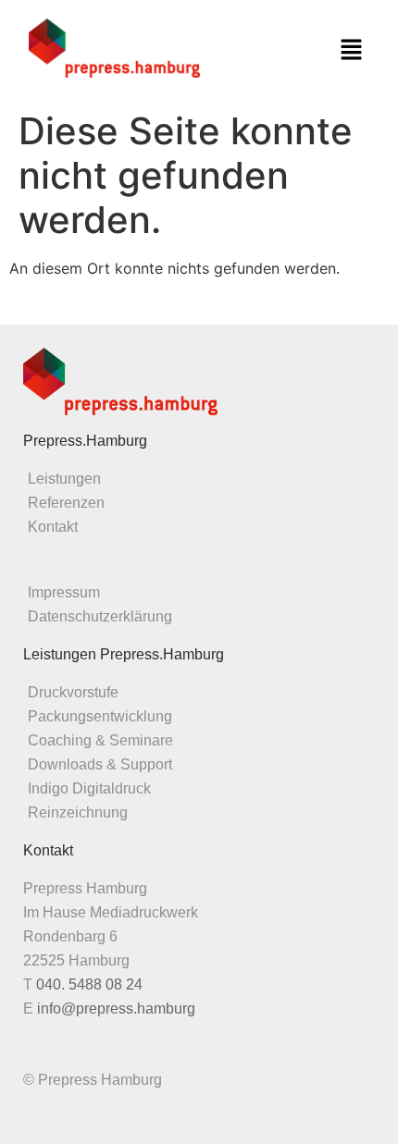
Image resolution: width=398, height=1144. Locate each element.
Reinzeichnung (78, 812)
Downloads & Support (100, 764)
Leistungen (64, 478)
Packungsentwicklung (100, 716)
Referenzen (66, 502)
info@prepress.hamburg (116, 1008)
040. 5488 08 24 (89, 984)
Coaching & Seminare (100, 740)
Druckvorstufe (73, 692)
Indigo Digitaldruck (89, 788)
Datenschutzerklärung (100, 616)
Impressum (64, 592)
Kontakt (53, 527)
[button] (350, 50)
